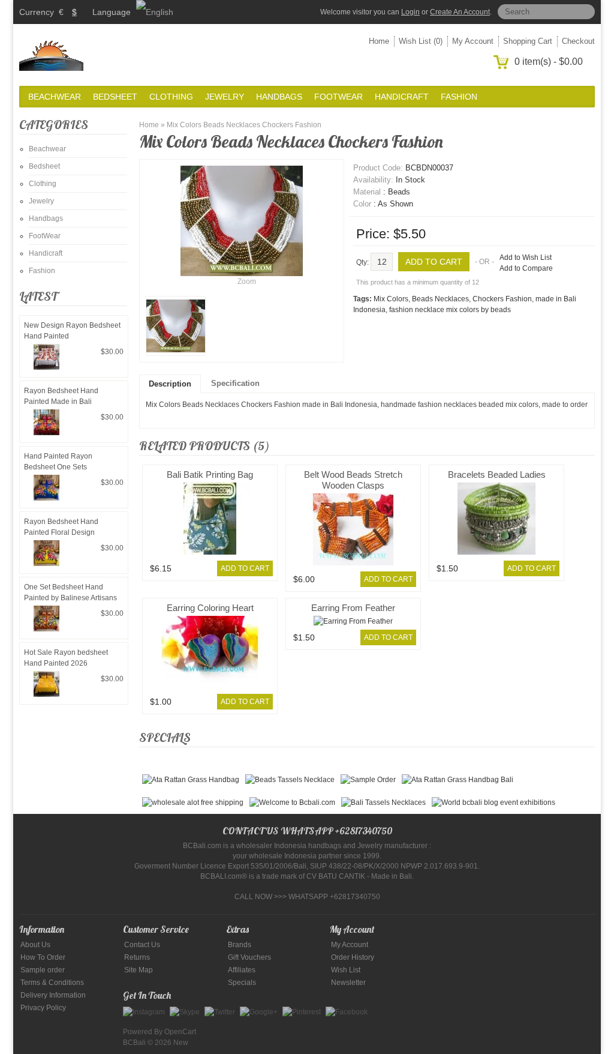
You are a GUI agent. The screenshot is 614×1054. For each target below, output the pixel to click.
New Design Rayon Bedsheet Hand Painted (72, 330)
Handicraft (402, 96)
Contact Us (142, 945)
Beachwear (54, 96)
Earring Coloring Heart (210, 608)
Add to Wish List (525, 257)
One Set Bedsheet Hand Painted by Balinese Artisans (70, 592)
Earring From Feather (353, 608)
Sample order (42, 970)
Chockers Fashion (502, 299)
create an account (460, 12)
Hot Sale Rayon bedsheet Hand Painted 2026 (66, 657)
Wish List (345, 970)
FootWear (338, 96)
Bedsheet (115, 96)
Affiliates (241, 970)
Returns (137, 957)
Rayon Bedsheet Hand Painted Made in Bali (61, 396)
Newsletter (348, 982)
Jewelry (224, 96)
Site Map (138, 970)
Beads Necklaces (440, 299)
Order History (352, 957)
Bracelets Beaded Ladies (497, 474)
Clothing (171, 96)
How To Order (42, 957)
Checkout (578, 41)
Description (170, 383)
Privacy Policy (43, 1008)
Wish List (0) (421, 41)
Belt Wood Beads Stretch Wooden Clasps (353, 479)
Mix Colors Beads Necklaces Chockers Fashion (244, 125)
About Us (35, 945)
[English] (154, 12)
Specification (235, 383)
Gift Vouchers (249, 957)
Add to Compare (526, 268)
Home (379, 41)
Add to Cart (245, 568)
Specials (242, 982)
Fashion (459, 96)
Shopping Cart (527, 41)
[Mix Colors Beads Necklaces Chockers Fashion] (176, 326)
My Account (472, 41)
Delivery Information (53, 995)
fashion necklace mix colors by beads (450, 310)
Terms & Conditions (52, 982)
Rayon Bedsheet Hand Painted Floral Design (61, 527)
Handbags (279, 96)
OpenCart (180, 1032)
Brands (239, 945)
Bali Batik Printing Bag (210, 474)
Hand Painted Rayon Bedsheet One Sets (58, 461)
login (410, 12)
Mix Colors (391, 299)
